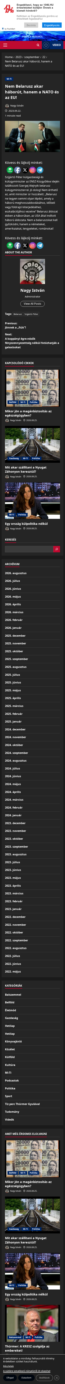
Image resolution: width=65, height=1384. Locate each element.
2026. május (13, 596)
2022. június (13, 964)
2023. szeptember (16, 846)
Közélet (10, 1049)
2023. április (13, 886)
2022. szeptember (16, 940)
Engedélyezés (52, 25)
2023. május (13, 878)
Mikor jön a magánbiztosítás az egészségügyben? (28, 413)
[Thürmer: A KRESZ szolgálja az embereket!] (32, 1323)
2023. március (14, 893)
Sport (8, 1096)
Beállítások (44, 1377)
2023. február (13, 901)
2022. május (13, 971)
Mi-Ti (9, 78)
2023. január (13, 909)
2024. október (14, 745)
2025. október (14, 651)
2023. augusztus (15, 854)
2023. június (13, 870)
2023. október (14, 839)
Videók (9, 1119)
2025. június (13, 682)
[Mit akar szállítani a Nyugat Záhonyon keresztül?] (32, 444)
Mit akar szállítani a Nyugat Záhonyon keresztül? (25, 469)
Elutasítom (26, 1377)
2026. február (13, 620)
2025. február (13, 714)
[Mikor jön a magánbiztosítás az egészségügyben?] (32, 388)
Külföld (10, 1057)
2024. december (15, 729)
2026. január (13, 628)
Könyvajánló (13, 1041)
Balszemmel (13, 995)
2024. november (15, 737)
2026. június (13, 589)
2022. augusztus (15, 948)
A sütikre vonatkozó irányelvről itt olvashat (26, 1370)
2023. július (12, 862)
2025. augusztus (15, 667)
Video (56, 45)
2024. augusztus (15, 760)
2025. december (15, 636)
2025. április (13, 698)
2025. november (15, 643)
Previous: (15, 325)
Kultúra (10, 1065)
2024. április (13, 792)
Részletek (8, 1366)
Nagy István (17, 105)
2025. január (13, 721)
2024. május (13, 784)
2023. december (15, 823)
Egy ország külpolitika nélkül (26, 524)
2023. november (15, 831)
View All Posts (32, 304)
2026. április (13, 604)
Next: (32, 341)
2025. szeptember (16, 659)
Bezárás (31, 25)
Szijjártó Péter (31, 314)
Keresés (10, 539)
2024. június (13, 776)
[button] (5, 45)
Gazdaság (14, 458)
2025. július (12, 675)
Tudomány (12, 1112)
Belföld (12, 402)
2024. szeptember (16, 753)
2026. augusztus (15, 573)
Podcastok (12, 1080)
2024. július (12, 768)
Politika (33, 402)
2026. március (14, 612)
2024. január (13, 815)
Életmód (10, 1010)
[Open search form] (38, 45)
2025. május (13, 690)
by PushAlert (10, 28)
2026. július (12, 581)
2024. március (14, 799)
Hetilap (10, 1026)
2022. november (15, 925)
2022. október (14, 932)
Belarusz (18, 314)
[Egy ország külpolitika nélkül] (32, 500)
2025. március (14, 706)
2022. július (12, 956)
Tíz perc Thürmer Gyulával (22, 1104)
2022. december (15, 917)
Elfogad (10, 1377)
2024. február (13, 807)
